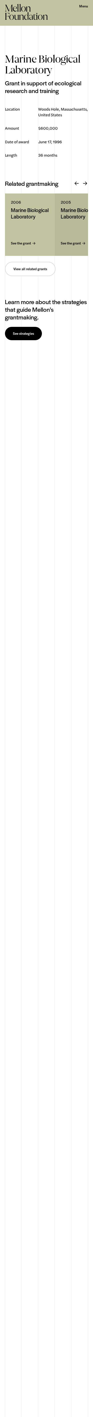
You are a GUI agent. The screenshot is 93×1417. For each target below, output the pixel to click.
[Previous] (77, 183)
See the (21, 243)
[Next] (85, 183)
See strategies (23, 333)
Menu (83, 6)
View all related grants (30, 268)
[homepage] (26, 12)
